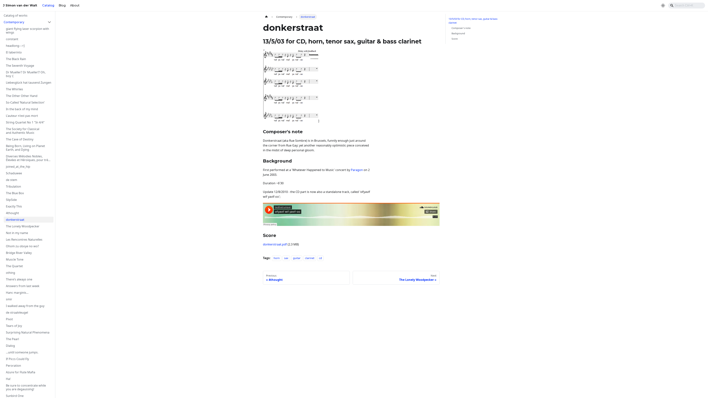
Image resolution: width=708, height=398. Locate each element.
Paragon (357, 170)
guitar (297, 258)
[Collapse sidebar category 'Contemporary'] (49, 22)
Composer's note (461, 28)
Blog (62, 5)
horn (277, 258)
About (74, 5)
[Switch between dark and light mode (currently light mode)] (663, 5)
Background (458, 33)
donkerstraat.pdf (275, 244)
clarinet (309, 258)
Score (455, 38)
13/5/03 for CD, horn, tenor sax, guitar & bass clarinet (473, 20)
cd (320, 258)
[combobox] (686, 5)
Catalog (48, 5)
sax (286, 258)
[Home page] (266, 17)
